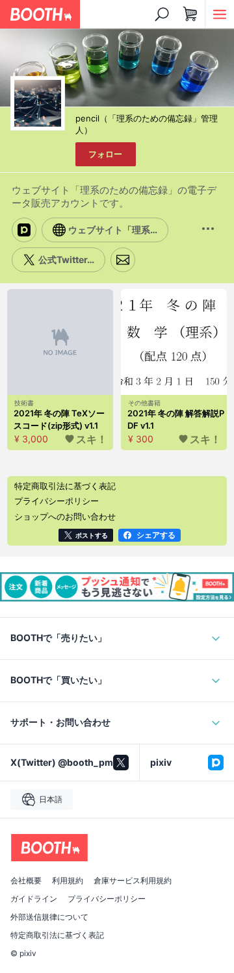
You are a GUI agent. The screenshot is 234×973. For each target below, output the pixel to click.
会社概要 (26, 881)
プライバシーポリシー (107, 899)
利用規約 (67, 881)
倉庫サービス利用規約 (133, 881)
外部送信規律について (49, 917)
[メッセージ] (122, 259)
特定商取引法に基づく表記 (57, 935)
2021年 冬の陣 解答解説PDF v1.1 (175, 419)
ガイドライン (33, 899)
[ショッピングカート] (190, 14)
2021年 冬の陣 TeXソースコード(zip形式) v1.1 (59, 419)
